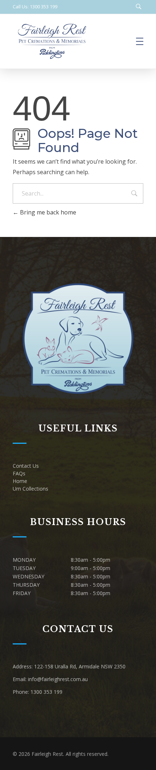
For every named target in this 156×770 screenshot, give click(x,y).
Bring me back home (47, 212)
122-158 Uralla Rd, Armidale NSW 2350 (80, 666)
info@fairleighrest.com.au (58, 679)
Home (20, 481)
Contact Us (26, 465)
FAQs (19, 473)
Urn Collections (30, 488)
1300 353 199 (46, 691)
